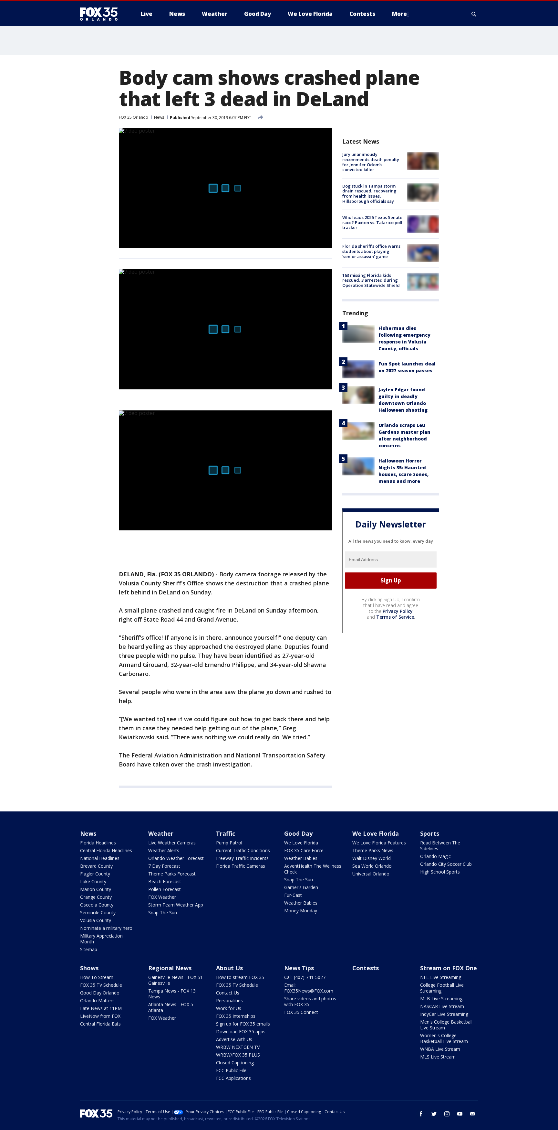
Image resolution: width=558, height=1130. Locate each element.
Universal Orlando (370, 874)
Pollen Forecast (164, 889)
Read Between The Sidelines (440, 846)
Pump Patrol (229, 843)
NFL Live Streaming (440, 977)
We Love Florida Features (379, 843)
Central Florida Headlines (106, 850)
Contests (365, 968)
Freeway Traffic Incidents (242, 858)
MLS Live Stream (438, 1057)
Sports (429, 833)
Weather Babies (300, 858)
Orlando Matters (97, 1000)
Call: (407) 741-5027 (305, 977)
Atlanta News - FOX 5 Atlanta (170, 1007)
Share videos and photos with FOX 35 (310, 1001)
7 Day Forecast (164, 866)
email (473, 1114)
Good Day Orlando (99, 993)
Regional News (169, 968)
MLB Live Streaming (441, 998)
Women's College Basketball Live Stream (444, 1038)
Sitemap (88, 949)
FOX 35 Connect (301, 1012)
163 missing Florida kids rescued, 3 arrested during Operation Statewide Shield (371, 280)
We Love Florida (301, 843)
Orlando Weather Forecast (176, 858)
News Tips (299, 968)
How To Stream (96, 977)
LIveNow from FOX (100, 1016)
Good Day (298, 833)
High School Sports (440, 872)
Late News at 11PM (101, 1008)
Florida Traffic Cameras (240, 866)
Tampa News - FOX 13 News (172, 994)
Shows (89, 968)
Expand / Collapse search (474, 14)
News (159, 117)
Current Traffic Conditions (243, 850)
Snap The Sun (162, 912)
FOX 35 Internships (235, 1016)
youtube (460, 1114)
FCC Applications (233, 1078)
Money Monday (300, 910)
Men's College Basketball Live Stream (446, 1025)
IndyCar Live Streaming (444, 1014)
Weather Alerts (163, 850)
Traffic (225, 833)
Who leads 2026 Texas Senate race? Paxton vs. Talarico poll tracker (372, 222)
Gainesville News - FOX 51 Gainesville (175, 980)
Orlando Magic (435, 856)
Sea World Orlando (372, 866)
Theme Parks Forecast (172, 874)
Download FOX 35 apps (240, 1031)
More (399, 13)
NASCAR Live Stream (442, 1006)
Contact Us (227, 993)
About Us (229, 968)
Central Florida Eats (100, 1024)
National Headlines (99, 858)
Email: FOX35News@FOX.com (308, 988)
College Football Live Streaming (442, 988)
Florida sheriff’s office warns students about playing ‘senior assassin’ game (371, 251)
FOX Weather (162, 897)
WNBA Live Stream (440, 1049)
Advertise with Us (234, 1039)
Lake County (93, 881)
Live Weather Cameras (172, 843)
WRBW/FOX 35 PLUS (238, 1055)
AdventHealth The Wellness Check (312, 869)
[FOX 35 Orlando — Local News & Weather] (101, 14)
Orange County (96, 897)
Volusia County (95, 920)
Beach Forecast (164, 881)
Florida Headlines (98, 843)
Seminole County (98, 912)
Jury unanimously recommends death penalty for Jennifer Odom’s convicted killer (370, 161)
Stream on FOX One (448, 968)
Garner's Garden (301, 887)
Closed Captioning (235, 1062)
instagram (447, 1114)
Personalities (229, 1000)
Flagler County (95, 874)
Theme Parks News (372, 850)
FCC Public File (231, 1070)
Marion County (95, 889)
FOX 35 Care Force (304, 850)
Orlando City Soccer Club (446, 864)
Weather (160, 833)
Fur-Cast (293, 895)
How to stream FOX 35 (240, 977)
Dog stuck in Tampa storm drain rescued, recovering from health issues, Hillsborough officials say (369, 193)
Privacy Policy (398, 611)
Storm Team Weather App (175, 905)
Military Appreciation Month (101, 939)
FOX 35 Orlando (133, 117)
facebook (421, 1114)
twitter (434, 1114)
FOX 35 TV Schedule (101, 985)
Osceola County (96, 905)
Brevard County (96, 866)
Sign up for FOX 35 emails (243, 1024)
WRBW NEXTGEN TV (238, 1047)
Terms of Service (395, 617)
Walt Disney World (371, 858)
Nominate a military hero (106, 928)
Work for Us (228, 1008)
